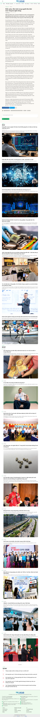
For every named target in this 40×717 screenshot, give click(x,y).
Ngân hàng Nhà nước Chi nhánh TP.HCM (16, 110)
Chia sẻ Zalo (12, 107)
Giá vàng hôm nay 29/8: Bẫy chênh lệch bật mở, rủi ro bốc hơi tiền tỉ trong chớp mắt (19, 351)
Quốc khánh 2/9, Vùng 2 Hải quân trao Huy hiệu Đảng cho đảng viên (19, 634)
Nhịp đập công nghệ (9, 3)
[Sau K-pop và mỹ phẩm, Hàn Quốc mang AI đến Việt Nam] (20, 556)
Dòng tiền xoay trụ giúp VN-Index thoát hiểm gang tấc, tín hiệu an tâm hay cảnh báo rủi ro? (19, 127)
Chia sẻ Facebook (6, 107)
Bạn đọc (28, 710)
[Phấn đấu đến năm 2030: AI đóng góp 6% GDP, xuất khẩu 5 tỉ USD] (20, 175)
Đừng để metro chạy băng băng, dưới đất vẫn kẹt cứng (16, 510)
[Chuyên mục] (2, 1)
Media (4, 711)
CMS (18, 716)
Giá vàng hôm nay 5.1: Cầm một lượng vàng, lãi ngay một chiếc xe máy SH (21, 674)
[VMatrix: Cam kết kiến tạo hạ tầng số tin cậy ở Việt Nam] (20, 619)
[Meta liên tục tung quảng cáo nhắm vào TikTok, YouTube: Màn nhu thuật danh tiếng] (20, 587)
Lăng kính (16, 711)
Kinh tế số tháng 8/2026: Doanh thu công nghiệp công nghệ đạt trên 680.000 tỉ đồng (18, 220)
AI (14, 3)
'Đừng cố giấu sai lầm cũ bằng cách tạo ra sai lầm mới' (17, 670)
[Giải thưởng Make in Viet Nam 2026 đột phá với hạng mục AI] (20, 205)
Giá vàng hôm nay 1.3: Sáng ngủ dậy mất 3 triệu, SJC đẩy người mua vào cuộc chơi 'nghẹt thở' (20, 678)
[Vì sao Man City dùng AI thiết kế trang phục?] (20, 397)
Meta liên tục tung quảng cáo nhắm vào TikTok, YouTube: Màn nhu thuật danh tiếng (20, 572)
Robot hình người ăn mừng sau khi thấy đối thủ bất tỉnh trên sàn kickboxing (19, 316)
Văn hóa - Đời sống (33, 3)
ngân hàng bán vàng (7, 110)
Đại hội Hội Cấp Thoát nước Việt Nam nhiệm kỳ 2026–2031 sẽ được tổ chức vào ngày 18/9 (19, 414)
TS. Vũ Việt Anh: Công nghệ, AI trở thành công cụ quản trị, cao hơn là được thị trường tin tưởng (20, 284)
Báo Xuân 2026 (29, 711)
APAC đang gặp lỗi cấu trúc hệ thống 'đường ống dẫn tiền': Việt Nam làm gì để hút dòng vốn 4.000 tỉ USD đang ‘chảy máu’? (20, 253)
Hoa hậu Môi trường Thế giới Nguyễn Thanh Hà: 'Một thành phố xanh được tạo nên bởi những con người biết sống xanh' (19, 478)
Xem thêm (20, 664)
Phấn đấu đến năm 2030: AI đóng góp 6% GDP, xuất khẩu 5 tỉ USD (17, 159)
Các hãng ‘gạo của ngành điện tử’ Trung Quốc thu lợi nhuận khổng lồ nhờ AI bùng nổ (20, 446)
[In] (16, 108)
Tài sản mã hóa (18, 3)
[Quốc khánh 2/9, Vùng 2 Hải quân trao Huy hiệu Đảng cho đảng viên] (20, 649)
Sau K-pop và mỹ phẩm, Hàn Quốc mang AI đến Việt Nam (16, 541)
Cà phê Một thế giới (30, 709)
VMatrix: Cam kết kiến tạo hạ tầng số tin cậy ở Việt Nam (16, 603)
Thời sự (4, 3)
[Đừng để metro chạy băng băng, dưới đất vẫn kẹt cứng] (20, 525)
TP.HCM (25, 110)
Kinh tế (22, 3)
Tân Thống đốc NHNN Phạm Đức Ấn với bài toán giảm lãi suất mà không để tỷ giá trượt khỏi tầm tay (20, 686)
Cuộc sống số (27, 3)
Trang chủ (7, 6)
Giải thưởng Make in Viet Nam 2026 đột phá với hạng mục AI (16, 189)
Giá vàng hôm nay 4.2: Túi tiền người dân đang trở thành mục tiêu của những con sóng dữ (20, 682)
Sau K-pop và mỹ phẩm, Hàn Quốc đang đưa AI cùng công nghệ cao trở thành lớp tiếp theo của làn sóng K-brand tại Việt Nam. (19, 543)
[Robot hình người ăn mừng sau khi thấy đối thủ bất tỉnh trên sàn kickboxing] (20, 332)
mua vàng (28, 110)
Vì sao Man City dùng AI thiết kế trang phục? (14, 382)
